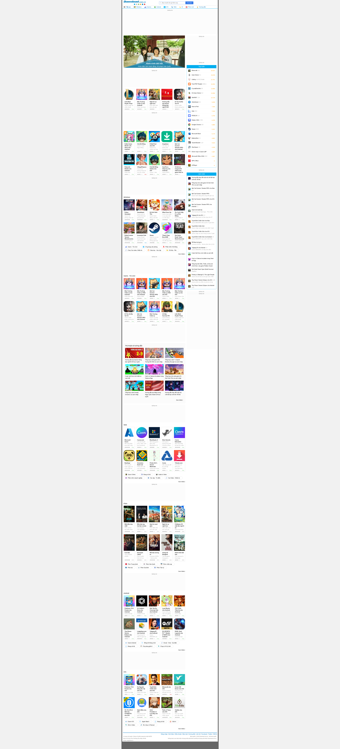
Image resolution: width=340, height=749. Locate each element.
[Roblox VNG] (189, 120)
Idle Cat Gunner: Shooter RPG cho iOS (203, 200)
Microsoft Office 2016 (199, 156)
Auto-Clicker (196, 75)
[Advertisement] (170, 23)
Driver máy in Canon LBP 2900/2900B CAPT (199, 152)
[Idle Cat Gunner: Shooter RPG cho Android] (189, 205)
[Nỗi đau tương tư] (189, 243)
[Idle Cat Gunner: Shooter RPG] (189, 194)
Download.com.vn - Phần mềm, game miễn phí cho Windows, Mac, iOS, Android (135, 2)
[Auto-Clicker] (189, 75)
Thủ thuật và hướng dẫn (133, 346)
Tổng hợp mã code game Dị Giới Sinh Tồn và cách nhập (203, 184)
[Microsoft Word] (189, 133)
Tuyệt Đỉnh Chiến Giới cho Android (203, 237)
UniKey (198, 80)
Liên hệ (198, 734)
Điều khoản (178, 734)
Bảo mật (185, 734)
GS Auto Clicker (197, 93)
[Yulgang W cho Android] (189, 248)
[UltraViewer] (189, 102)
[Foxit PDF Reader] (189, 84)
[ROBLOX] (189, 115)
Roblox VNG (197, 120)
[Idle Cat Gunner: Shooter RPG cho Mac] (189, 189)
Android (126, 593)
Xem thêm (181, 254)
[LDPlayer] (189, 165)
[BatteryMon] (189, 138)
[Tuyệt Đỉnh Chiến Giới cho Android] (189, 238)
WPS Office (195, 160)
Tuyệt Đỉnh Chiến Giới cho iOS (200, 231)
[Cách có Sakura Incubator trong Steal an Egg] (189, 259)
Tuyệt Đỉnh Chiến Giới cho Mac (201, 220)
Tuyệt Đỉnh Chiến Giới (198, 226)
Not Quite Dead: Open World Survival (202, 270)
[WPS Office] (189, 161)
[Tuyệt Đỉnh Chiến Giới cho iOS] (189, 232)
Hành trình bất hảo (197, 210)
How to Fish (195, 106)
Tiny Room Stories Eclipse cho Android (203, 286)
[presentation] (127, 51)
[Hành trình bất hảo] (189, 211)
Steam (195, 129)
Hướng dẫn (192, 734)
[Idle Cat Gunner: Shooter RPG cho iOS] (189, 200)
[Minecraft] (189, 70)
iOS (125, 672)
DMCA (215, 734)
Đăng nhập (164, 734)
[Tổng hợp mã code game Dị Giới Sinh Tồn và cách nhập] (189, 184)
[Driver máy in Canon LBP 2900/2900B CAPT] (189, 151)
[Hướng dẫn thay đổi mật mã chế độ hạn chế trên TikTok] (189, 178)
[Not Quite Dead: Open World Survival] (189, 270)
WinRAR (196, 97)
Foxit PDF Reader (199, 84)
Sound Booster (197, 142)
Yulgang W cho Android (199, 247)
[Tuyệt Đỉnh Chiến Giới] (189, 227)
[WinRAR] (189, 97)
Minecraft (196, 70)
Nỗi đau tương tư (197, 242)
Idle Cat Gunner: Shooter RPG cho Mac (203, 189)
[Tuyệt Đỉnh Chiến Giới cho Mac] (189, 221)
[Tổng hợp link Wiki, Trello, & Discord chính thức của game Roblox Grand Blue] (189, 265)
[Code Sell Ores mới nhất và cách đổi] (189, 254)
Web (125, 425)
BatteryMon (196, 138)
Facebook (204, 734)
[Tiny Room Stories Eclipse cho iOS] (189, 281)
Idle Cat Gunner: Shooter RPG (200, 193)
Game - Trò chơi (129, 276)
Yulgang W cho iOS (198, 215)
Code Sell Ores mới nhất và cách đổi (202, 253)
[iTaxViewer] (189, 147)
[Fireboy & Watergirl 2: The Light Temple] (189, 275)
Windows (127, 197)
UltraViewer (196, 102)
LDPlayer (194, 165)
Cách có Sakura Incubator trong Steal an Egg (202, 259)
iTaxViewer (196, 147)
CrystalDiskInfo (197, 88)
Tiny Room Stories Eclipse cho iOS (203, 280)
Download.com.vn (203, 736)
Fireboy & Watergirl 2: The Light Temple (203, 274)
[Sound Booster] (189, 142)
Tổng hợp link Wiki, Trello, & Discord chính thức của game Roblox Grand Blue (202, 265)
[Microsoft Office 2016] (189, 156)
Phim (125, 503)
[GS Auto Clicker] (189, 93)
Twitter (210, 734)
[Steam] (189, 129)
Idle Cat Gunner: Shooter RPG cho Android (202, 205)
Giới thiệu (171, 734)
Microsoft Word (198, 134)
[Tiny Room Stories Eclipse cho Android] (189, 286)
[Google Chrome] (189, 124)
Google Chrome (197, 124)
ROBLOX (195, 115)
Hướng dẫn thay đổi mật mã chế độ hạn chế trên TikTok (203, 178)
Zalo (194, 111)
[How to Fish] (189, 106)
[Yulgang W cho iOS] (189, 216)
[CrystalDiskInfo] (189, 88)
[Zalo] (189, 111)
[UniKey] (189, 79)
